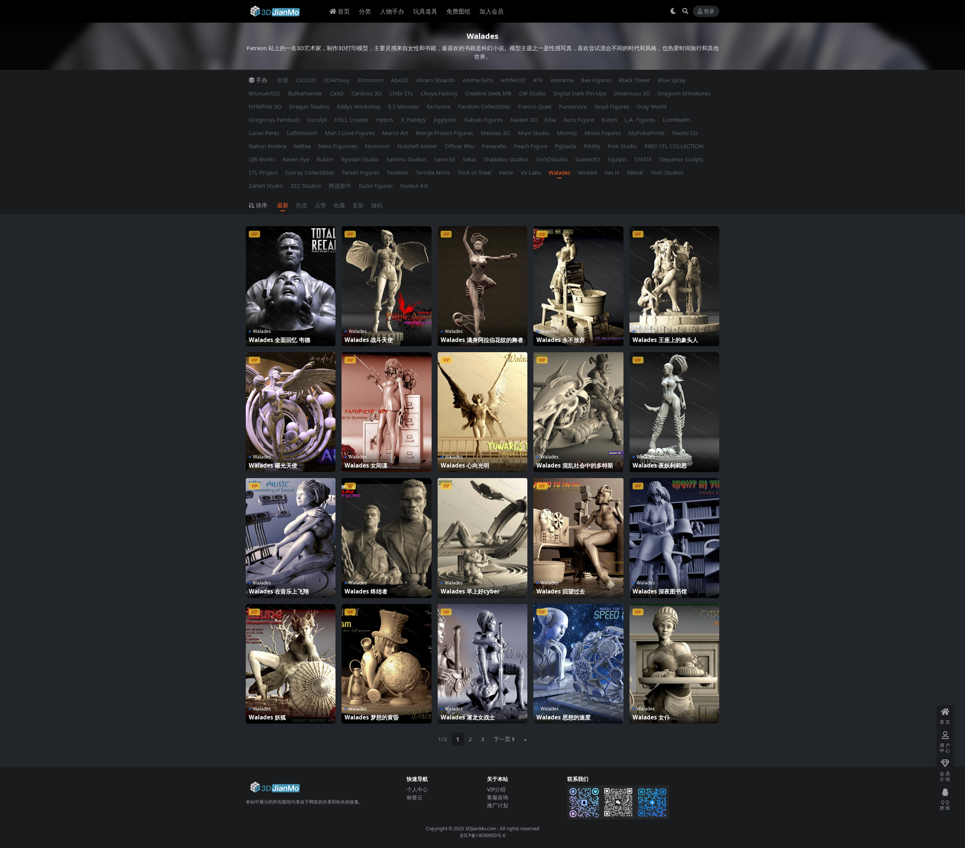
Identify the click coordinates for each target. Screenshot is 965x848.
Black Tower (634, 80)
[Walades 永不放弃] (578, 286)
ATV (538, 80)
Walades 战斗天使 (369, 339)
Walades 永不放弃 (560, 339)
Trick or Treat (474, 172)
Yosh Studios (667, 172)
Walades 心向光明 (465, 465)
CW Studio (532, 93)
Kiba (550, 119)
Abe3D (400, 80)
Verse (506, 172)
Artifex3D (513, 80)
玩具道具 (425, 11)
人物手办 (392, 11)
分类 (365, 11)
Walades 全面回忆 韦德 (279, 339)
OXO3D (306, 80)
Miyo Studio (533, 132)
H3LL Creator (351, 119)
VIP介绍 (496, 789)
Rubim (325, 159)
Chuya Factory (439, 93)
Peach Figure (530, 146)
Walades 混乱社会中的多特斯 (574, 465)
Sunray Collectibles (309, 172)
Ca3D (337, 93)
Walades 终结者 (366, 591)
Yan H (611, 172)
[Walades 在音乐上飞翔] (290, 538)
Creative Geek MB (488, 93)
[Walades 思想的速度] (578, 664)
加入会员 (491, 11)
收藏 (339, 205)
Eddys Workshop (359, 106)
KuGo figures (376, 185)
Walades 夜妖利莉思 (660, 465)
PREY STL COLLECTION (674, 146)
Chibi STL (401, 93)
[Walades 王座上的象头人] (674, 286)
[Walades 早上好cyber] (482, 538)
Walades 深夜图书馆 (660, 591)
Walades (559, 172)
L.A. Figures (640, 119)
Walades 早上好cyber (470, 591)
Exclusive (438, 106)
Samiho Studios (406, 159)
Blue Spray (672, 80)
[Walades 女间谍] (386, 412)
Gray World (651, 106)
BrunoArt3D (264, 93)
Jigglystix (445, 119)
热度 (301, 205)
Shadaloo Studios (506, 159)
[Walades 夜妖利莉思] (674, 412)
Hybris (384, 119)
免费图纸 (458, 11)
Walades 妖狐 (267, 717)
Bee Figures (596, 80)
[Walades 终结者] (386, 538)
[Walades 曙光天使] (290, 412)
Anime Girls (478, 80)
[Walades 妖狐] (290, 664)
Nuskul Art (414, 185)
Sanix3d (444, 159)
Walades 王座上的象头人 (665, 339)
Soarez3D (587, 159)
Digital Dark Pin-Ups (579, 93)
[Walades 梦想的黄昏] (386, 664)
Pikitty (592, 146)
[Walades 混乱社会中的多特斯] (578, 412)
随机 (377, 205)
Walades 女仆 (651, 717)
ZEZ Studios (306, 185)
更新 (358, 205)
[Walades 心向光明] (482, 412)
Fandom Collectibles (484, 106)
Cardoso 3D (366, 93)
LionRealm (676, 119)
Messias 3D (495, 132)
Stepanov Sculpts (681, 159)
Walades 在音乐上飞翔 (279, 591)
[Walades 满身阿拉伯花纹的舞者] (482, 286)
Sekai (469, 159)
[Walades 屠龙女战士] (482, 664)
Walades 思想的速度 (563, 717)
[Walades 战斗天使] (386, 286)
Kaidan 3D (523, 119)
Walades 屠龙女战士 (468, 717)
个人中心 (417, 789)
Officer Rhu (459, 146)
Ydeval (634, 172)
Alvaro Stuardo (435, 80)
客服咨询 (497, 797)
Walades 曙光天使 (273, 465)
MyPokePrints (646, 132)
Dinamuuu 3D (632, 93)
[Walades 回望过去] (578, 538)
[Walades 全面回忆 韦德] (290, 286)
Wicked (587, 172)
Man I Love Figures (350, 132)
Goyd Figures (611, 106)
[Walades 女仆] (674, 664)
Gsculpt (317, 119)
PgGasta (565, 146)
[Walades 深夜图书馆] (674, 538)
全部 (282, 80)
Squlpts (617, 159)
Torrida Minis (433, 172)
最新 (282, 205)
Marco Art (395, 132)
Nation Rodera (267, 146)
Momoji (567, 132)
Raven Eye (296, 159)
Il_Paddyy (413, 119)
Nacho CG (685, 132)
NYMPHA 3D (265, 106)
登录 (709, 11)
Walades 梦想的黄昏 (372, 717)
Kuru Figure (579, 119)
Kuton (609, 119)
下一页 (501, 739)
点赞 (320, 205)
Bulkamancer (305, 93)
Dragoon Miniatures (684, 93)
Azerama (561, 80)
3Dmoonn (370, 80)
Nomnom (377, 146)
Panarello (494, 146)
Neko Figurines (337, 146)
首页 (344, 11)
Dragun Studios (309, 106)
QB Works (262, 159)
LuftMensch (302, 132)
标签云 (415, 797)
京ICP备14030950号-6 (482, 835)
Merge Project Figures (444, 132)
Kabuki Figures (483, 119)
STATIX (643, 159)
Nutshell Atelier (417, 146)
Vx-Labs (531, 172)
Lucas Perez (264, 132)
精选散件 (340, 185)
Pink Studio (622, 146)
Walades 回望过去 (560, 591)
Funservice (573, 106)
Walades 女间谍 (366, 465)
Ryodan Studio (360, 159)
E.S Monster (403, 106)
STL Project (263, 172)
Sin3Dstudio (552, 159)
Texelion (397, 172)
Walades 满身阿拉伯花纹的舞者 (482, 339)
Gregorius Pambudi (274, 119)
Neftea (302, 146)
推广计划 (497, 805)
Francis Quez (534, 106)
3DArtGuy (336, 80)
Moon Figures (603, 132)
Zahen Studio (266, 185)
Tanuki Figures (360, 172)
